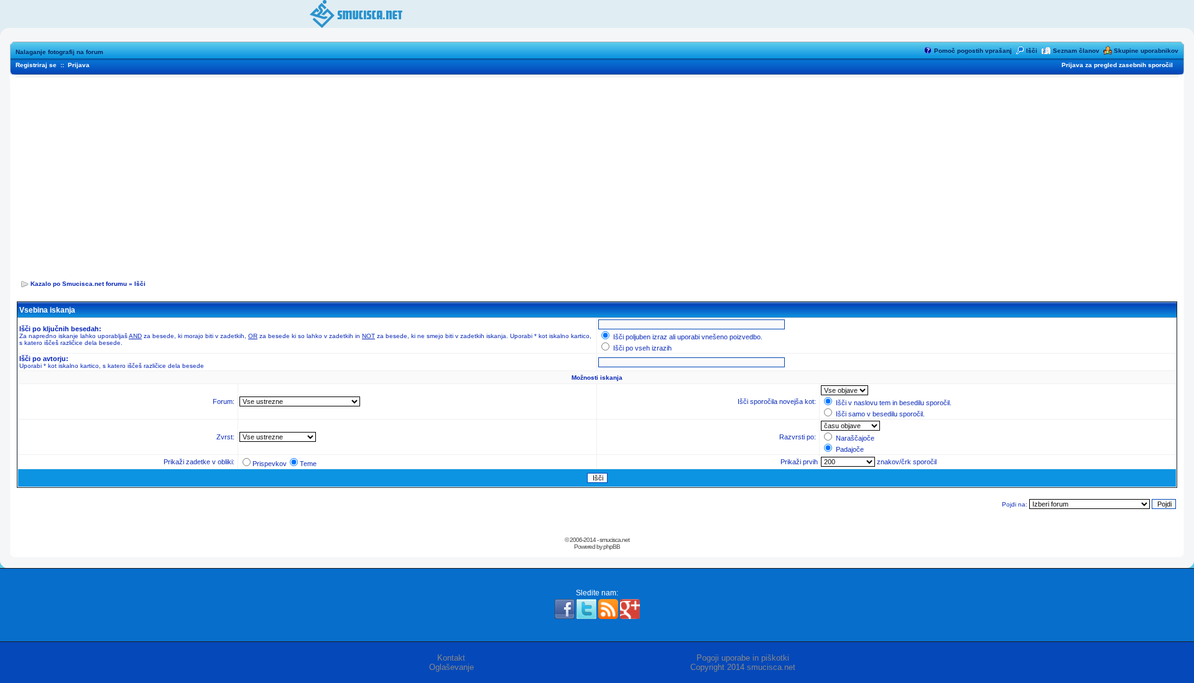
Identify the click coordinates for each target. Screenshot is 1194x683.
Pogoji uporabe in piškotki (742, 657)
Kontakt (451, 657)
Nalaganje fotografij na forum (59, 51)
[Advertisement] (597, 175)
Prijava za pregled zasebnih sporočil (1117, 65)
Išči (1031, 50)
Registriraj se (36, 65)
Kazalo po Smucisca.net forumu (78, 283)
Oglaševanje (451, 667)
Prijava (79, 65)
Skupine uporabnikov (1146, 50)
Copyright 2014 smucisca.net (742, 667)
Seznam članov (1076, 50)
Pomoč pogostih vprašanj (973, 50)
